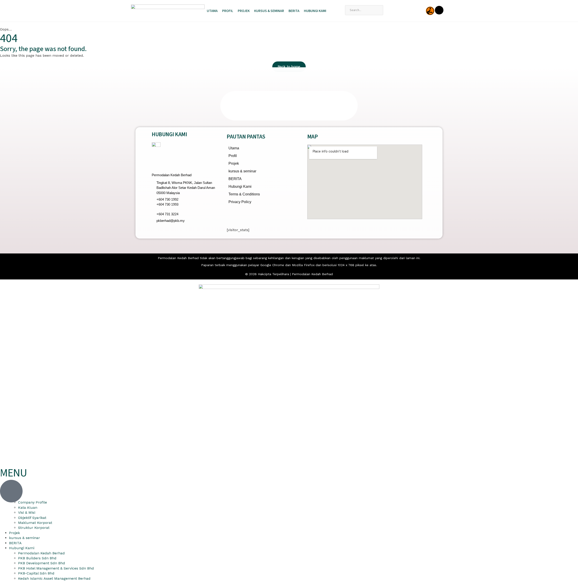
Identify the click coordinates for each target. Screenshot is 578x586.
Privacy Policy (239, 202)
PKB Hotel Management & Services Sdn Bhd (56, 568)
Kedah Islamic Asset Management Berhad (54, 578)
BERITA (294, 10)
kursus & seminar (269, 10)
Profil (227, 10)
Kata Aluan (27, 507)
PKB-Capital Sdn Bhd (36, 573)
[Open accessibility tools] (430, 11)
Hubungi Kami (315, 10)
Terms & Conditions (244, 194)
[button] (156, 106)
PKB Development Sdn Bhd (41, 563)
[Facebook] (232, 215)
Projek (244, 10)
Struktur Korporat (33, 527)
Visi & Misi (26, 512)
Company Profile (32, 502)
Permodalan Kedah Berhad (41, 553)
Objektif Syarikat (32, 518)
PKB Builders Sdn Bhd (37, 558)
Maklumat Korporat (35, 522)
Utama (212, 10)
